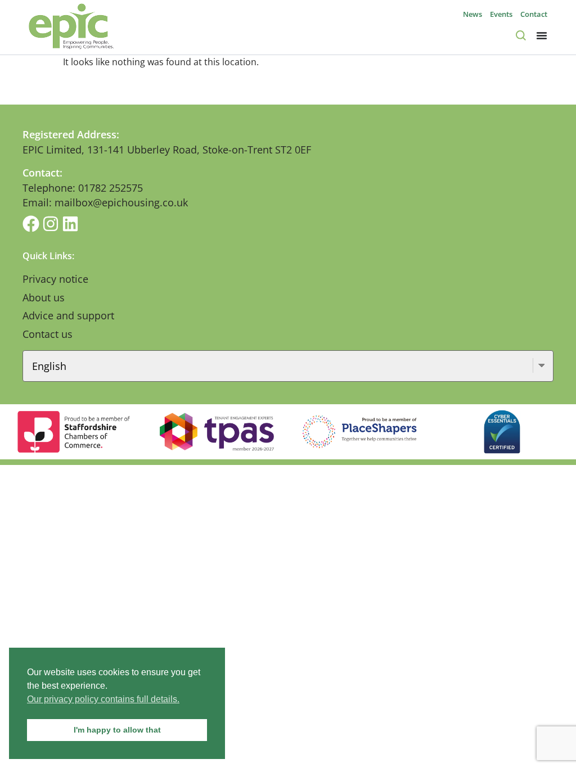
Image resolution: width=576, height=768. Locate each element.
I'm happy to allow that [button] (117, 729)
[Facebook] (30, 223)
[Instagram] (50, 223)
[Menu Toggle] (541, 35)
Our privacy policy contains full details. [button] (103, 699)
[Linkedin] (70, 223)
